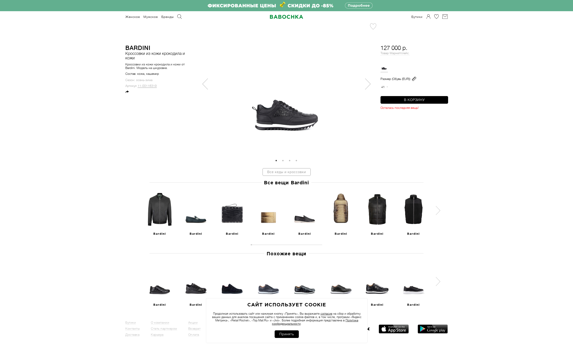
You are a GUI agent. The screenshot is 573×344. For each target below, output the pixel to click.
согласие (326, 313)
